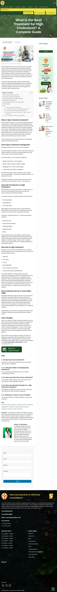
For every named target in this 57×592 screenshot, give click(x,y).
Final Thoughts (6, 103)
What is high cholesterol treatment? (11, 95)
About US (30, 533)
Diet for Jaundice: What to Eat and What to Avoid (48, 117)
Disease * (5, 465)
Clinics (36, 7)
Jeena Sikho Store (33, 554)
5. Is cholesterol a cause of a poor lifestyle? (15, 115)
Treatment (30, 7)
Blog (29, 538)
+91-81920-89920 (6, 514)
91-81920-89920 (51, 12)
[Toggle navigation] (54, 3)
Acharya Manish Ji (33, 549)
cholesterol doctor (6, 302)
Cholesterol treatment (14, 407)
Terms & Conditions (33, 544)
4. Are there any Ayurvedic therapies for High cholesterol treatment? (18, 113)
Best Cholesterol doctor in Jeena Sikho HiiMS (13, 102)
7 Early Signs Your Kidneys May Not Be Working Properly (49, 105)
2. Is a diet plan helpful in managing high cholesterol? (17, 108)
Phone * (5, 459)
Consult (41, 7)
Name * (5, 452)
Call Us (51, 496)
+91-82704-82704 (40, 12)
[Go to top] (53, 589)
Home (2, 7)
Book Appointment (5, 9)
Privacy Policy (31, 541)
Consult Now (46, 83)
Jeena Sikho (31, 557)
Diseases (11, 7)
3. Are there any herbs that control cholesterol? (16, 110)
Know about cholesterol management (12, 96)
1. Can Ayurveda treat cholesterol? (13, 107)
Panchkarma (18, 7)
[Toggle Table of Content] (30, 93)
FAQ (4, 105)
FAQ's (29, 546)
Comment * (5, 471)
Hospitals (24, 7)
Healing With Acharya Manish (35, 551)
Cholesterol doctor (21, 404)
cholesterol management (14, 83)
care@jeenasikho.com (13, 517)
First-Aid (45, 7)
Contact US (31, 536)
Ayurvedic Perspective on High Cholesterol (13, 98)
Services (6, 7)
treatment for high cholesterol (14, 409)
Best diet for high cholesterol (9, 100)
